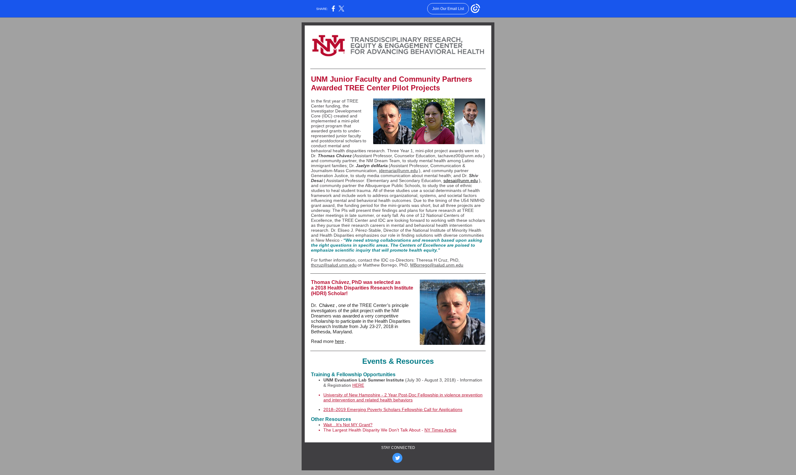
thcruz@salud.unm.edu (334, 265)
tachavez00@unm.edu (460, 155)
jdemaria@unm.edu (398, 170)
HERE (358, 385)
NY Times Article (440, 429)
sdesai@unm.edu (460, 180)
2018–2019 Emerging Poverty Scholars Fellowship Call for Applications (392, 409)
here (339, 341)
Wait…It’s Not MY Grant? (348, 424)
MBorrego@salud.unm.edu (436, 265)
